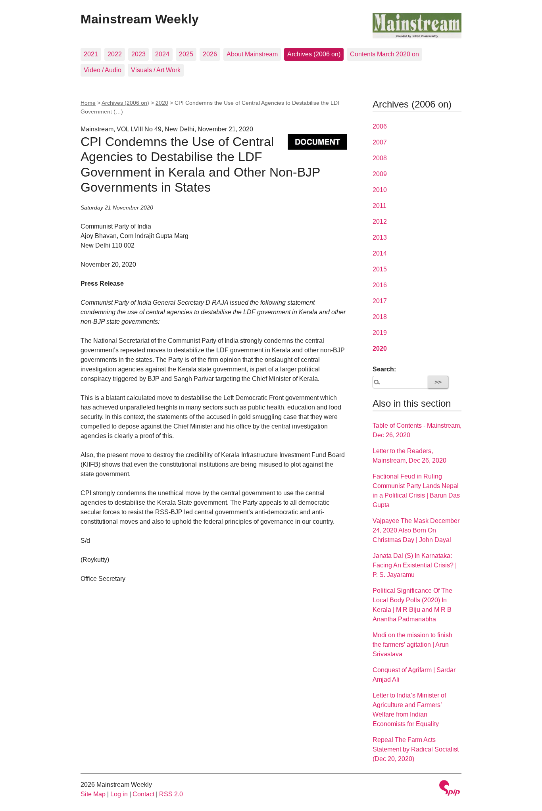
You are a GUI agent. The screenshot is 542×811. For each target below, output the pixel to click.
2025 (186, 54)
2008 (380, 158)
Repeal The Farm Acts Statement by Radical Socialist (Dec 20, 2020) (416, 749)
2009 (380, 174)
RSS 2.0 (171, 794)
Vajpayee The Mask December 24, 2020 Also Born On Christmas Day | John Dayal (416, 530)
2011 (379, 205)
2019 (380, 332)
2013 (380, 237)
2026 (210, 54)
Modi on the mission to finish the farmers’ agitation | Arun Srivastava (412, 644)
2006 (380, 126)
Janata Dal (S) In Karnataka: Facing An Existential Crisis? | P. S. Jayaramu (415, 565)
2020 (162, 103)
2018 (380, 316)
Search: (384, 369)
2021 (91, 54)
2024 (162, 54)
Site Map (93, 794)
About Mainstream (252, 54)
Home (88, 103)
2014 (380, 253)
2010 (380, 189)
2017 (380, 301)
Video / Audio (102, 70)
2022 (115, 54)
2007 (380, 142)
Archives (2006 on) (313, 54)
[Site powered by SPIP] (449, 789)
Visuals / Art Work (156, 70)
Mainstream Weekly (140, 19)
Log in (119, 794)
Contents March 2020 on (384, 54)
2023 (138, 54)
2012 (380, 221)
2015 (380, 269)
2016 (380, 285)
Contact (143, 794)
